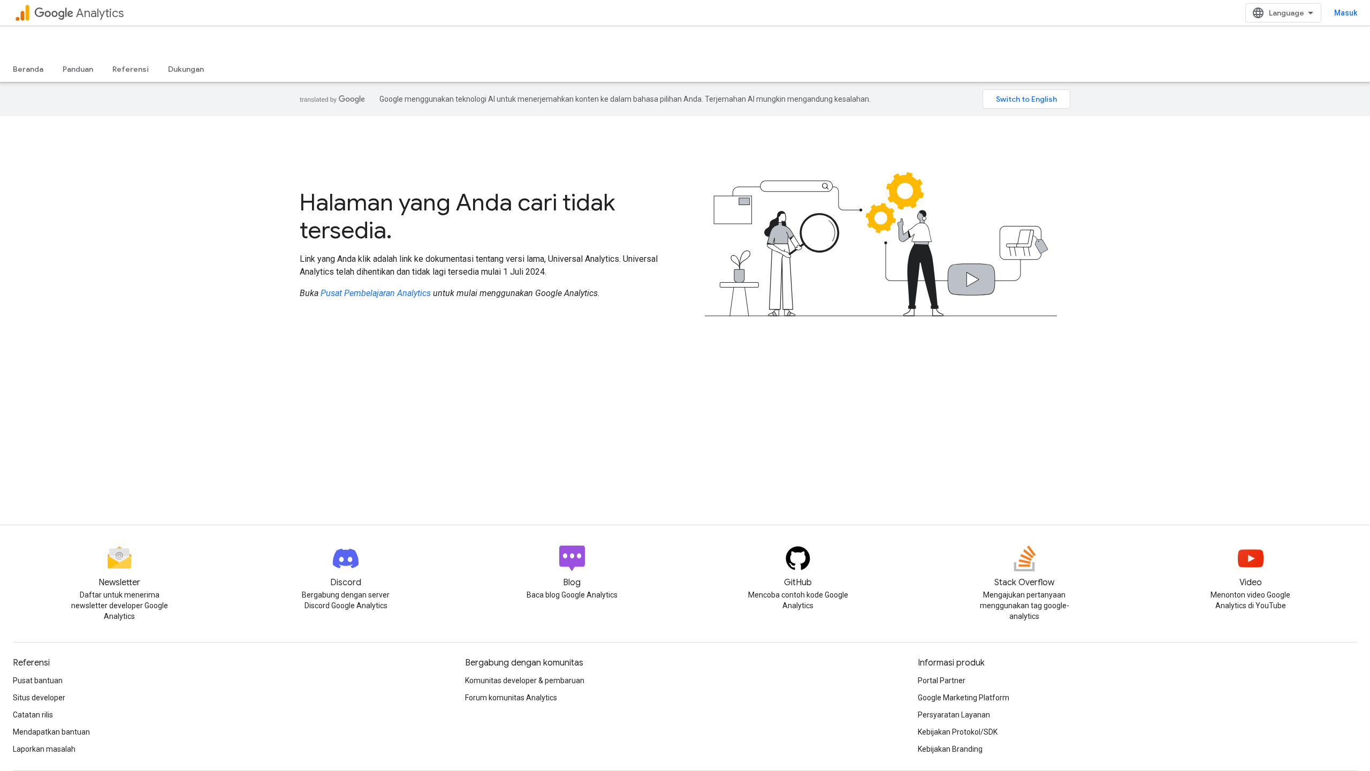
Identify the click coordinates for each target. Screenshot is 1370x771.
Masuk (1345, 13)
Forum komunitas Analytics (511, 697)
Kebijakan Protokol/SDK (958, 732)
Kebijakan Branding (950, 749)
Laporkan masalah (44, 749)
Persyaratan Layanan (954, 714)
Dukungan (186, 69)
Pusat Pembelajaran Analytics (376, 293)
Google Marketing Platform (963, 697)
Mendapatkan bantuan (51, 732)
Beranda (28, 69)
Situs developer (39, 697)
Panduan (78, 69)
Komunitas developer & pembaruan (524, 680)
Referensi (130, 69)
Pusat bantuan (38, 680)
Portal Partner (941, 680)
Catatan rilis (33, 714)
